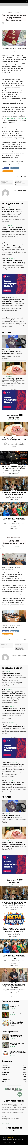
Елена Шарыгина (14, 499)
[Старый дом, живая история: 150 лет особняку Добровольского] (14, 483)
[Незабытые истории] (5, 1015)
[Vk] (13, 1131)
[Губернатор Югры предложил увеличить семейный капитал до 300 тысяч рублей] (14, 368)
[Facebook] (14, 176)
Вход (3, 1123)
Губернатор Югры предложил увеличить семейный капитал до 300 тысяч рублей (13, 229)
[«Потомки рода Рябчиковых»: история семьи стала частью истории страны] (14, 509)
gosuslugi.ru (22, 118)
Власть (3, 225)
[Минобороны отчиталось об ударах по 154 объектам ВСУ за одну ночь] (14, 458)
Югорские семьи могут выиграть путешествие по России (18, 1052)
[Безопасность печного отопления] (5, 1045)
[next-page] (15, 532)
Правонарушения (6, 297)
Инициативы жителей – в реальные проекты (17, 1035)
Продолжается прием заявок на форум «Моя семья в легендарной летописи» (17, 1023)
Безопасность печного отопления (17, 1043)
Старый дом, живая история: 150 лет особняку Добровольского (14, 493)
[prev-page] (11, 532)
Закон (3, 207)
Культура (4, 316)
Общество (10, 12)
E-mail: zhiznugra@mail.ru (9, 1120)
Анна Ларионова (19, 191)
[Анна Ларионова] (3, 23)
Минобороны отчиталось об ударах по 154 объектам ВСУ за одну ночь (14, 467)
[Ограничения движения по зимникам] (5, 1007)
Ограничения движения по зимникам (18, 1005)
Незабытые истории (16, 1013)
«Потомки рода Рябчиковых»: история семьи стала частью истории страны (14, 519)
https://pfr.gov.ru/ (11, 118)
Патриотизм (5, 258)
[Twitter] (17, 176)
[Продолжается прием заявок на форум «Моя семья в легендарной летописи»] (5, 1023)
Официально (17, 12)
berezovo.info (10, 1137)
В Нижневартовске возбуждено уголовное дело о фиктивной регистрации (13, 301)
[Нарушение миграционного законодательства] (14, 341)
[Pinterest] (21, 176)
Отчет (7, 1123)
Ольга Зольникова (14, 448)
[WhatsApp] (24, 176)
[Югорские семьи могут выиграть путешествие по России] (5, 1053)
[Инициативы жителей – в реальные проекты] (5, 1037)
